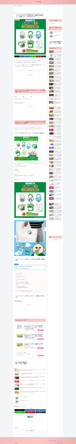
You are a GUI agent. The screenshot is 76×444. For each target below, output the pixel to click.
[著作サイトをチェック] (28, 417)
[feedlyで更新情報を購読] (30, 417)
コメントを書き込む (30, 430)
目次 (29, 70)
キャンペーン (21, 406)
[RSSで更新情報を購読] (32, 417)
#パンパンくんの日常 (21, 286)
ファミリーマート (17, 406)
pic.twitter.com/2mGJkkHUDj (22, 287)
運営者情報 (54, 440)
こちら (29, 268)
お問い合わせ (50, 440)
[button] (43, 56)
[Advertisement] (30, 8)
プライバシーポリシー (59, 440)
